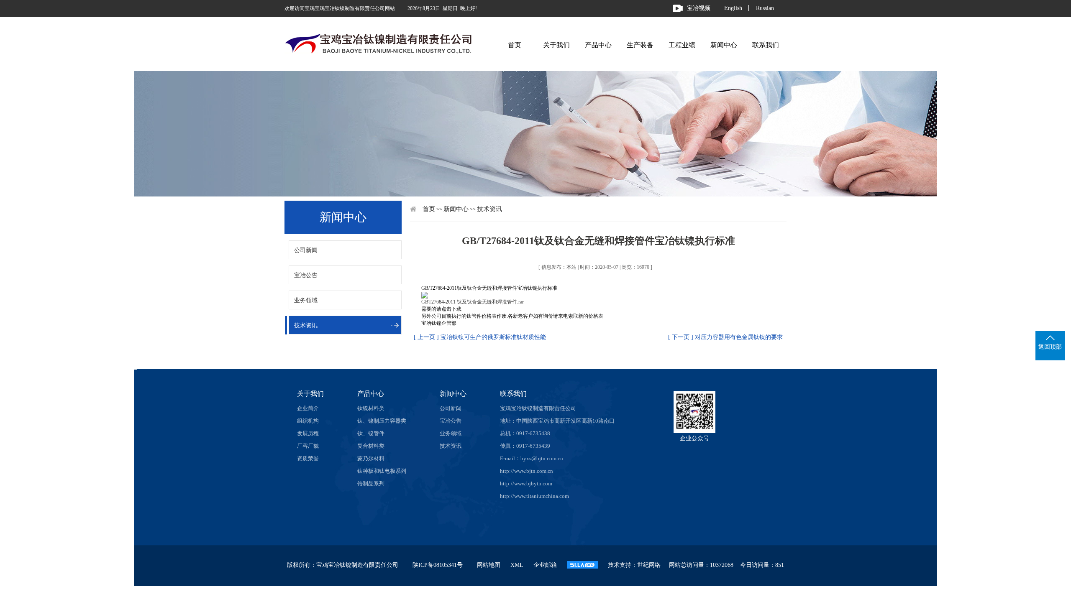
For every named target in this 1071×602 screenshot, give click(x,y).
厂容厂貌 (308, 446)
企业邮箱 (545, 565)
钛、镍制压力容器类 (381, 421)
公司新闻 (306, 250)
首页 (514, 44)
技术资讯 (306, 325)
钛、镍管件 (370, 433)
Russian (765, 8)
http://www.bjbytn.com (526, 483)
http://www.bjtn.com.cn (526, 471)
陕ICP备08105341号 (438, 565)
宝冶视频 (698, 8)
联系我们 (765, 44)
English (733, 8)
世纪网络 (649, 565)
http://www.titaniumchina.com (534, 496)
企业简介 (308, 408)
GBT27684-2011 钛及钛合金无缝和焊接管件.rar (472, 302)
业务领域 (306, 300)
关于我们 (556, 44)
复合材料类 (370, 446)
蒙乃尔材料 (370, 458)
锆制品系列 (370, 483)
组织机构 (308, 421)
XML (516, 565)
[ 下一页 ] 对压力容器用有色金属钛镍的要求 (725, 337)
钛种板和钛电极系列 (381, 471)
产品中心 (598, 44)
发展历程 (308, 433)
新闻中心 (723, 44)
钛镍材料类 (370, 408)
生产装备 (640, 44)
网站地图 (488, 565)
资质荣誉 (308, 458)
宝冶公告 (306, 275)
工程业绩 (682, 44)
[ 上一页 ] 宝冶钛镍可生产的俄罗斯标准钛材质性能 (480, 337)
